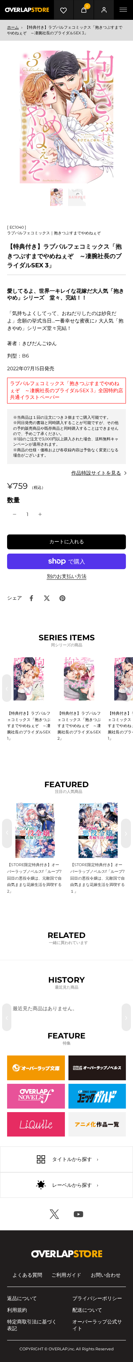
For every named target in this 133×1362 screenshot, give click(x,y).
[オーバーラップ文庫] (36, 1067)
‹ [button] (6, 688)
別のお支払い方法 (67, 576)
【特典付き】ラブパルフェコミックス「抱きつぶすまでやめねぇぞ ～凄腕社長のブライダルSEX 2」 (79, 726)
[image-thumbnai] (56, 197)
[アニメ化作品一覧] (97, 1124)
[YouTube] (79, 1214)
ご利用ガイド (66, 1275)
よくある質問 (27, 1275)
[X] (54, 1214)
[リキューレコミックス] (36, 1124)
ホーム (13, 27)
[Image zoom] (66, 117)
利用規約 (17, 1310)
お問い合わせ (106, 1275)
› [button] (126, 688)
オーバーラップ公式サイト (97, 1325)
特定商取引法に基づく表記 (32, 1325)
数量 (13, 500)
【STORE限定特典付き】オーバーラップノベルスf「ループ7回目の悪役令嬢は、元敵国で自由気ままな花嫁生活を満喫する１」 (97, 878)
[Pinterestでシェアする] (62, 598)
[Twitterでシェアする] (47, 598)
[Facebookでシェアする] (31, 598)
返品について (22, 1298)
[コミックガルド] (97, 1096)
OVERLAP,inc (61, 1348)
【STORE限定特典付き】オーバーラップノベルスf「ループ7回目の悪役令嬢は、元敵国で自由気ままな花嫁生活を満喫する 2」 (34, 878)
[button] (66, 541)
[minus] (14, 514)
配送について (87, 1310)
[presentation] (7, 833)
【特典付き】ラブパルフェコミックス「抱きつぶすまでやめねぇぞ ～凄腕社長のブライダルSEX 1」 (28, 726)
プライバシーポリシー (97, 1298)
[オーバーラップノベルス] (97, 1067)
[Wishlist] (63, 9)
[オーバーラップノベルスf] (36, 1096)
